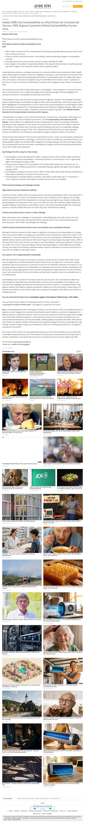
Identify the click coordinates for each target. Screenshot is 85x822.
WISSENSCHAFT (47, 11)
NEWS (3, 11)
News (10, 811)
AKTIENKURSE (9, 11)
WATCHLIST (80, 1)
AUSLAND (54, 11)
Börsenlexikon (8, 798)
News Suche (76, 6)
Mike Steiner (36, 813)
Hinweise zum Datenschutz (50, 811)
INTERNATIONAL (66, 11)
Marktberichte (26, 16)
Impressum (24, 811)
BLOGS (63, 1)
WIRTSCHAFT (21, 11)
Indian (3, 19)
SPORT (31, 11)
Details (9, 819)
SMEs (7, 19)
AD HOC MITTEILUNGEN (7, 13)
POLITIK (27, 11)
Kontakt (16, 811)
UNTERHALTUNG (38, 11)
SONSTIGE (74, 11)
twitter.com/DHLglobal (21, 344)
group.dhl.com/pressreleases (16, 304)
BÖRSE (15, 11)
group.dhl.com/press (23, 342)
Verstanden (15, 819)
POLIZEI (60, 11)
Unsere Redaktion (72, 811)
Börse (20, 16)
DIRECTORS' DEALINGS (34, 13)
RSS (76, 1)
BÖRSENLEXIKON (69, 1)
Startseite (15, 16)
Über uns (63, 811)
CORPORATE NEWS (25, 13)
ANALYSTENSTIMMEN (17, 13)
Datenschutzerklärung (35, 811)
